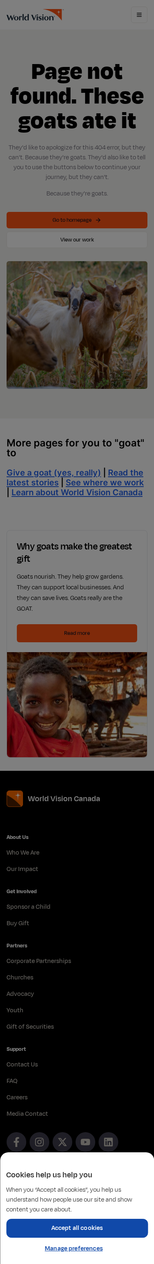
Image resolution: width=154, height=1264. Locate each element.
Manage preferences (74, 1248)
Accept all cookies (77, 1228)
